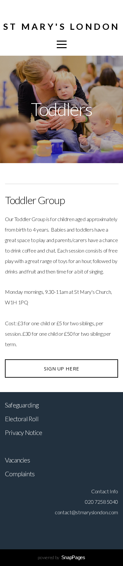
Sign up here (61, 368)
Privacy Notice (23, 432)
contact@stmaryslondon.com (86, 512)
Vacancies (17, 460)
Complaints (19, 474)
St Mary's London (61, 26)
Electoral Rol (21, 419)
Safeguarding (22, 405)
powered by (61, 557)
